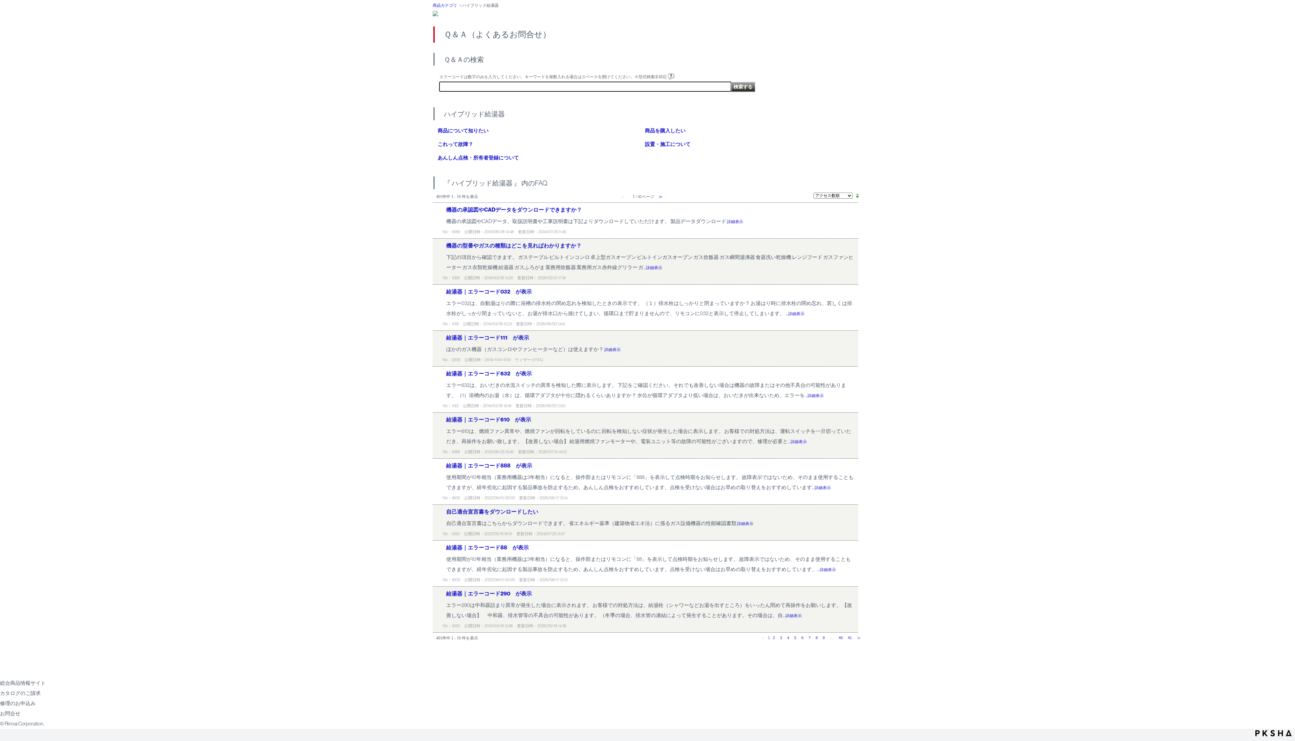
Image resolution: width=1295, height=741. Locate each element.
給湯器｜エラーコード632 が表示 (489, 373)
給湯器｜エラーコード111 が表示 (487, 337)
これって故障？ (455, 144)
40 (841, 638)
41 (850, 638)
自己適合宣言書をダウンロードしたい (492, 511)
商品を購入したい (665, 131)
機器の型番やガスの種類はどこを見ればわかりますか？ (514, 245)
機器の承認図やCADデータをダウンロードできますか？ (514, 209)
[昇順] (857, 194)
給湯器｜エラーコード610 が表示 (488, 419)
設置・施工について (668, 144)
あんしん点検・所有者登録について (478, 158)
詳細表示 (735, 221)
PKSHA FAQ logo (1273, 733)
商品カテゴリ (445, 5)
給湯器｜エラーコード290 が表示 (489, 593)
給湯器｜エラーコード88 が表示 (487, 547)
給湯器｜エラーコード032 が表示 (489, 291)
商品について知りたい (463, 131)
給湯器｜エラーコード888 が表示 (489, 465)
